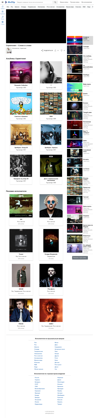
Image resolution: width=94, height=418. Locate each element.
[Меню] (2, 2)
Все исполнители (87, 2)
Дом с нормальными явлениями (51, 179)
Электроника (41, 7)
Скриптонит (23, 48)
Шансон (17, 7)
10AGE (21, 289)
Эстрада (23, 7)
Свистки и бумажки (21, 116)
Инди (88, 7)
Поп (8, 7)
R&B (84, 7)
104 (21, 219)
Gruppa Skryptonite (51, 254)
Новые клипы (64, 2)
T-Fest (51, 219)
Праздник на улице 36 (21, 178)
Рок (12, 7)
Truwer (21, 254)
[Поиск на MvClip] (55, 2)
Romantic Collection (21, 85)
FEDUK (21, 324)
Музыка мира (70, 7)
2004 (51, 116)
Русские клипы (74, 2)
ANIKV (51, 324)
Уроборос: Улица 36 (21, 147)
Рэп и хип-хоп (51, 7)
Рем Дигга (51, 289)
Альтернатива (60, 7)
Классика (78, 7)
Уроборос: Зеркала (51, 147)
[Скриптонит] (9, 50)
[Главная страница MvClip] (10, 2)
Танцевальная (32, 7)
